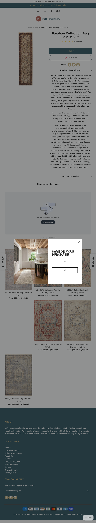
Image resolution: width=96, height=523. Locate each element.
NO (65, 270)
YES (64, 262)
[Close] (79, 242)
